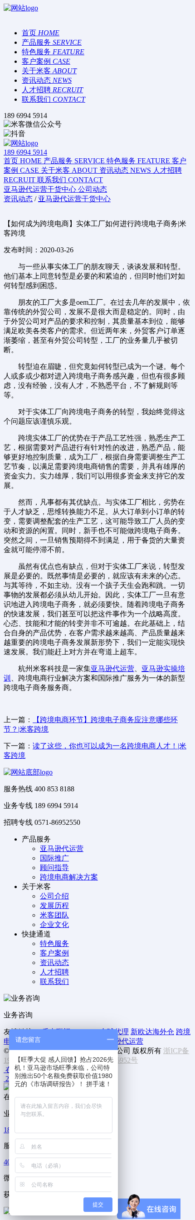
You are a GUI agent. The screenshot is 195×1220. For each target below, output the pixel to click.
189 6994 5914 (25, 152)
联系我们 (54, 981)
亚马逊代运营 (112, 668)
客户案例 (54, 953)
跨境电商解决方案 (69, 877)
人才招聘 (54, 972)
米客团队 (54, 915)
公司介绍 (54, 896)
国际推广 (54, 858)
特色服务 (54, 943)
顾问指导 (54, 867)
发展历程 (54, 905)
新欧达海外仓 (152, 1032)
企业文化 (54, 924)
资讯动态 (54, 962)
